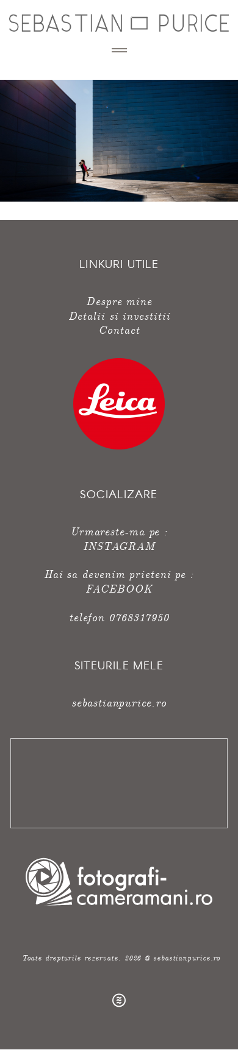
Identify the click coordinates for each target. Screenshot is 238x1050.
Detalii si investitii (119, 315)
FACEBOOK (118, 588)
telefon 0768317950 (119, 616)
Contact (118, 329)
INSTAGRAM (119, 545)
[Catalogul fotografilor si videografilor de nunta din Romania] (119, 905)
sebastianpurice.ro (118, 702)
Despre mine (119, 300)
